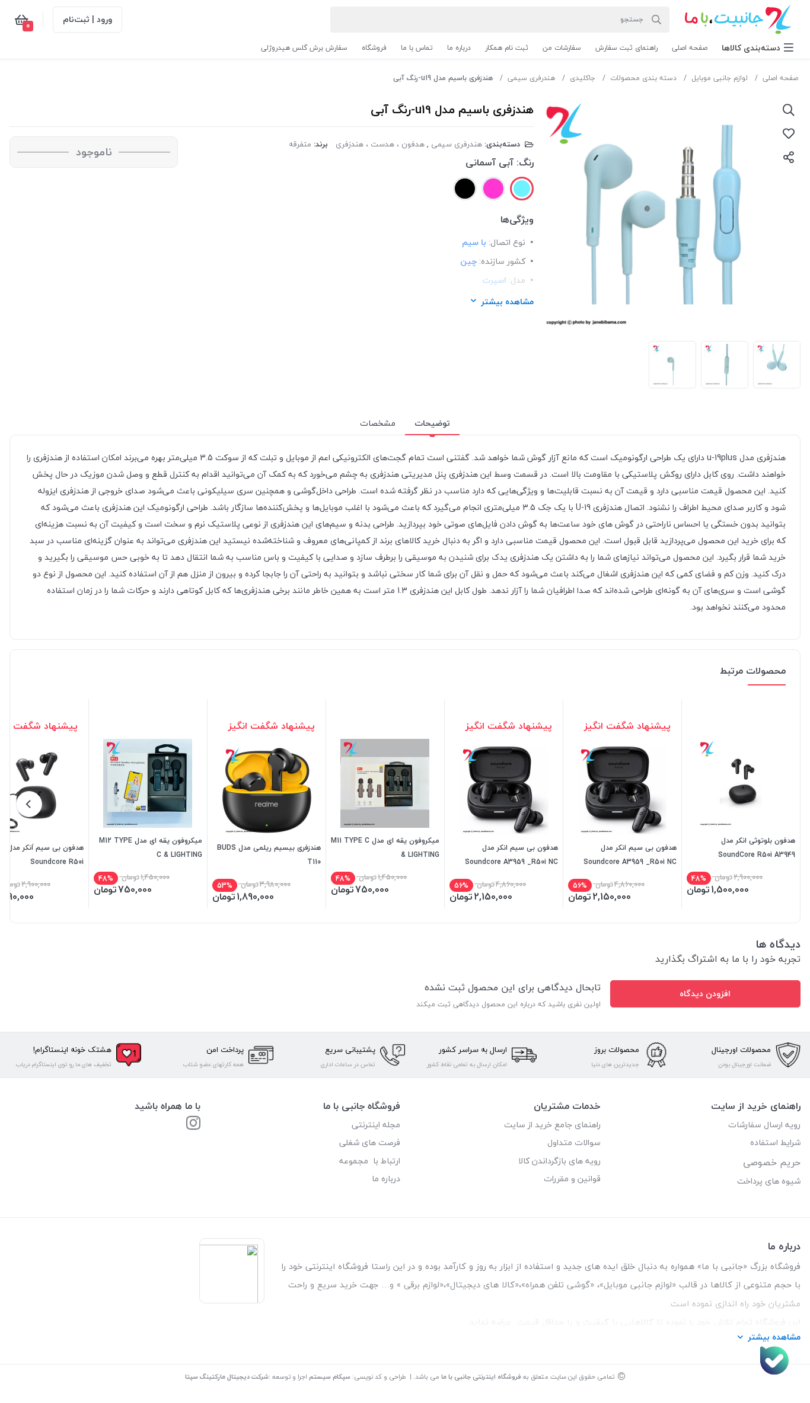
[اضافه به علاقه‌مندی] (789, 133)
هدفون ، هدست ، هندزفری (380, 144)
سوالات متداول (574, 1142)
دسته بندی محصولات (643, 78)
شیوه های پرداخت (769, 1181)
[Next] (29, 804)
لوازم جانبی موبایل (719, 78)
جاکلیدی (582, 78)
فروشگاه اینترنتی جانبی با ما (481, 1376)
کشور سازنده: (502, 261)
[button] (758, 47)
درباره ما (386, 1178)
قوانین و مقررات (572, 1178)
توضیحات (432, 423)
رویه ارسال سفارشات (764, 1124)
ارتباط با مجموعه (369, 1160)
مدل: (517, 280)
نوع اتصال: (507, 242)
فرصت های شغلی (369, 1142)
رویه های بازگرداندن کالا (559, 1160)
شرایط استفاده (774, 1142)
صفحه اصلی (780, 78)
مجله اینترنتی (376, 1124)
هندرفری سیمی (531, 78)
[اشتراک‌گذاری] (789, 157)
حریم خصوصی (772, 1162)
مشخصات (378, 423)
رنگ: (525, 162)
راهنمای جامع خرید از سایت (552, 1124)
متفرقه (300, 144)
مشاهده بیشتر (507, 301)
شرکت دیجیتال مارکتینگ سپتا (227, 1376)
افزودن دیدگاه (705, 993)
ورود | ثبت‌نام (87, 19)
